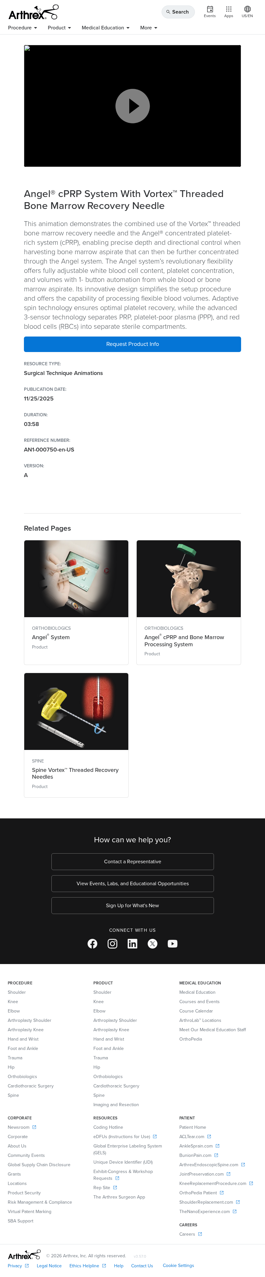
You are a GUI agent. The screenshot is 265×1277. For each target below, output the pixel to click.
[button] (132, 344)
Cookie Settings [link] (178, 1265)
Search (177, 12)
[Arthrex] (33, 12)
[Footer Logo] (24, 1254)
